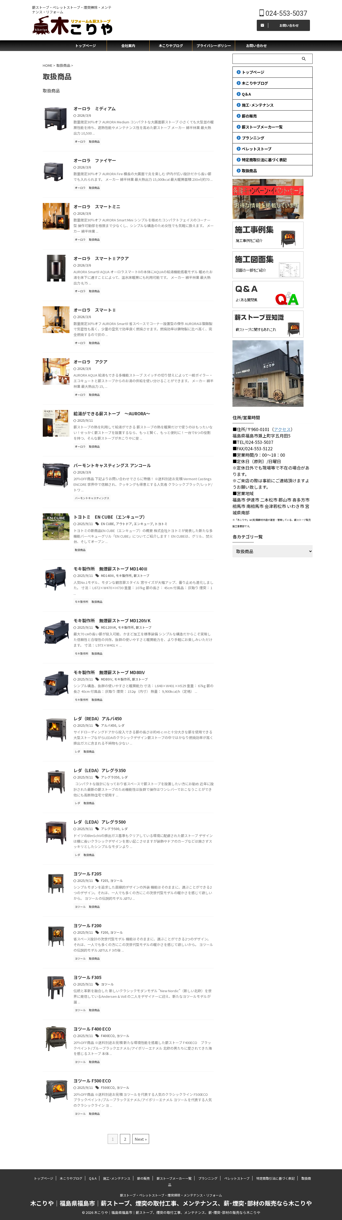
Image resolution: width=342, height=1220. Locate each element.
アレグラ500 (110, 828)
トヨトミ (161, 523)
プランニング (253, 137)
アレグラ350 (110, 777)
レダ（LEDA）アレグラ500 (99, 822)
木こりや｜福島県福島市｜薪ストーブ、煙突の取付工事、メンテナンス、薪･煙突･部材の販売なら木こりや (171, 1203)
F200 (104, 932)
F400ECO (108, 1035)
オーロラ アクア (90, 361)
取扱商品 (249, 170)
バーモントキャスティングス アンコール (112, 465)
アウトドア (124, 523)
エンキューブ (143, 523)
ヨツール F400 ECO (92, 1029)
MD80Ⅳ (106, 679)
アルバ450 (108, 725)
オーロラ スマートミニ (97, 206)
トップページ (85, 45)
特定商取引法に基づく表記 (264, 159)
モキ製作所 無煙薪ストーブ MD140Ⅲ (110, 568)
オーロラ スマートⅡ (94, 310)
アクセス (282, 429)
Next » (141, 1139)
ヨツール (116, 880)
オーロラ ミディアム (94, 108)
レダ (121, 725)
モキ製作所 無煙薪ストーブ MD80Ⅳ (109, 672)
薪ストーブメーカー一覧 (262, 127)
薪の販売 (249, 116)
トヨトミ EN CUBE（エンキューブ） (110, 517)
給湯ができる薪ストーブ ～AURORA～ (111, 413)
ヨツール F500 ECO (92, 1080)
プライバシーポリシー (213, 45)
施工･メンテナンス (258, 105)
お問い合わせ (256, 45)
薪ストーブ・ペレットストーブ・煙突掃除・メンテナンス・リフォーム (171, 1195)
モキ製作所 (124, 575)
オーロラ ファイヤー (94, 160)
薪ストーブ (141, 575)
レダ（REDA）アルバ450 (97, 718)
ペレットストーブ (256, 148)
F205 (104, 880)
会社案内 (128, 45)
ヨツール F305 (87, 977)
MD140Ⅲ (107, 575)
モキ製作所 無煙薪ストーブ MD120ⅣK (112, 620)
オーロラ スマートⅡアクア (101, 258)
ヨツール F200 (87, 925)
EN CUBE (107, 523)
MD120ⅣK (108, 627)
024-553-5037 (285, 13)
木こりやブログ (171, 45)
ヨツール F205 (87, 873)
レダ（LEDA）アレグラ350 (99, 770)
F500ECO (108, 1087)
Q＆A (246, 94)
